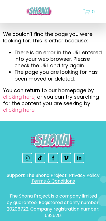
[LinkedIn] (79, 158)
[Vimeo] (66, 158)
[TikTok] (40, 158)
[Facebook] (53, 158)
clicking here (18, 96)
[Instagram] (27, 158)
